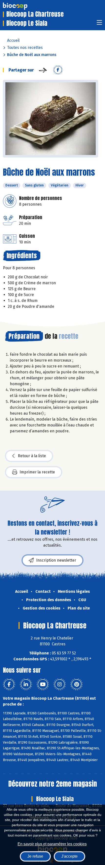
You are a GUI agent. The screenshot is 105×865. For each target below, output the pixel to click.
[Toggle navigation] (99, 24)
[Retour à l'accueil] (22, 6)
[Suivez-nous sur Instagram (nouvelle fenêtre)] (59, 684)
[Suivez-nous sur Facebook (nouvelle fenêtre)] (9, 684)
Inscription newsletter (56, 560)
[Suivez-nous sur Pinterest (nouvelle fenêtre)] (76, 684)
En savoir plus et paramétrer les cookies (52, 844)
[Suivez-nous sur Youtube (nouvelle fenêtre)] (43, 684)
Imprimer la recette (37, 472)
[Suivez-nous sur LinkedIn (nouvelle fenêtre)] (26, 684)
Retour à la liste (32, 456)
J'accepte (69, 856)
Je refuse (35, 856)
